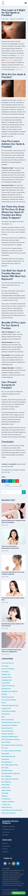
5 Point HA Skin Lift (7, 663)
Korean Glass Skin (7, 728)
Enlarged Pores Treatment (9, 691)
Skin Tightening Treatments (10, 779)
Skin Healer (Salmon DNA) (10, 765)
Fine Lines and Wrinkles (9, 700)
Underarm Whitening (8, 801)
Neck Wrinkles (6, 742)
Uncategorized (6, 799)
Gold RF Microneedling (9, 711)
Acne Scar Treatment (8, 669)
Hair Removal (6, 714)
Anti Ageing (5, 671)
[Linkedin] (18, 863)
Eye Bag (4, 694)
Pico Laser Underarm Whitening (11, 751)
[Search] (24, 492)
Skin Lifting (5, 768)
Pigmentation (6, 753)
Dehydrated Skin (7, 680)
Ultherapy (4, 796)
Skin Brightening (7, 762)
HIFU (3, 717)
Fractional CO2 (6, 708)
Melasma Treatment (8, 734)
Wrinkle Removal (7, 807)
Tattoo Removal (6, 790)
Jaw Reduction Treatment (9, 725)
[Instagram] (9, 863)
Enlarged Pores (6, 688)
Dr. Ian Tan (6, 472)
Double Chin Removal (8, 686)
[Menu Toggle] (25, 3)
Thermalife (5, 793)
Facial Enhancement (8, 697)
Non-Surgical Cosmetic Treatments (12, 745)
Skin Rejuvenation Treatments (11, 773)
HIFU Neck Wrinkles (8, 719)
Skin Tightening (6, 776)
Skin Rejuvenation (7, 770)
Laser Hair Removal (7, 731)
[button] (3, 481)
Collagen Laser (6, 674)
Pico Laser (5, 748)
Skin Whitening (6, 782)
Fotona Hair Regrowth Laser (10, 705)
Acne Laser (5, 666)
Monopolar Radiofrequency (10, 736)
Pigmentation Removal (8, 756)
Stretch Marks (6, 785)
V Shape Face (6, 804)
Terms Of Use (14, 890)
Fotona (4, 703)
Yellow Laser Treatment (9, 813)
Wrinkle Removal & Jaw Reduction (12, 810)
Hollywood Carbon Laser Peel (11, 722)
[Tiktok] (14, 863)
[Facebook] (5, 863)
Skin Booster (5, 759)
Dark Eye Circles (7, 677)
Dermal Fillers (6, 683)
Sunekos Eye (5, 787)
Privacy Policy (6, 890)
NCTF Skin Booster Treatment (11, 739)
